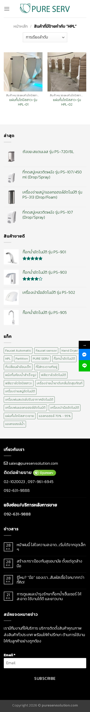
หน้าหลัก (21, 26)
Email (9, 655)
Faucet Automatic (18, 350)
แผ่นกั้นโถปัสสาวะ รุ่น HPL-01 (23, 102)
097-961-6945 (41, 482)
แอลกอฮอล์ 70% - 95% (55, 415)
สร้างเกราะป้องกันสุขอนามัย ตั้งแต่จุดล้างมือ (49, 563)
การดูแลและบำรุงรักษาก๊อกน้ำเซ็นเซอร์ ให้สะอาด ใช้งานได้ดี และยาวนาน (49, 596)
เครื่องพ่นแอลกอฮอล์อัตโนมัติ (25, 407)
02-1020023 (14, 482)
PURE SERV (41, 358)
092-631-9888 (17, 490)
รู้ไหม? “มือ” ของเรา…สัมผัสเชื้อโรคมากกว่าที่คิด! (50, 580)
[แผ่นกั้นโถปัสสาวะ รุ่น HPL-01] (23, 71)
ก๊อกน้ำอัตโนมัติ (64, 358)
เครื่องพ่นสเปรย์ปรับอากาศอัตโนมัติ (29, 399)
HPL (8, 358)
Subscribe (45, 678)
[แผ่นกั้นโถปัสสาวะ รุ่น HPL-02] (67, 71)
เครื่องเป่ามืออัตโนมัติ (64, 407)
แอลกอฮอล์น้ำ (14, 423)
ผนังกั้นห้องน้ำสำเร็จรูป (20, 374)
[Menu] (7, 9)
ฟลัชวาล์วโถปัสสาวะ (18, 383)
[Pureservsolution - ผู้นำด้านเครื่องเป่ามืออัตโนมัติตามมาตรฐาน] (45, 9)
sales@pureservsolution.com (33, 463)
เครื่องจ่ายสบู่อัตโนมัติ (20, 391)
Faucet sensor (46, 350)
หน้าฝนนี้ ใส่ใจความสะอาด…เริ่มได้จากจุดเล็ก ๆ (51, 547)
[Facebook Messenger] (84, 354)
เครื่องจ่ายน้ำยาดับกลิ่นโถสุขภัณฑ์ (59, 383)
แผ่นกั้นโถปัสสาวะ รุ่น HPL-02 (67, 102)
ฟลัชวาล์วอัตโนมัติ (53, 374)
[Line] (84, 365)
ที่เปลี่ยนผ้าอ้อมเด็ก (18, 366)
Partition (22, 358)
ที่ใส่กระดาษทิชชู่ (46, 366)
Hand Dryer (70, 350)
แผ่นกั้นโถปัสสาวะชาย (19, 415)
